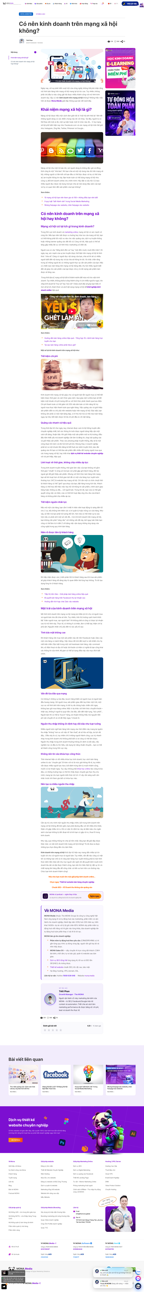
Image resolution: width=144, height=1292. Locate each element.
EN (117, 3)
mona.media (89, 975)
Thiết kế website (56, 967)
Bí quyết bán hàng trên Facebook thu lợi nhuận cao (64, 598)
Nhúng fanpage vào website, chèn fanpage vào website (66, 205)
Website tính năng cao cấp (50, 1193)
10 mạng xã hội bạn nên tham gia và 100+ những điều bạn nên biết (71, 197)
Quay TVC (44, 1228)
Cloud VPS (109, 1174)
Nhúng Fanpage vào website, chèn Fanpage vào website (87, 1088)
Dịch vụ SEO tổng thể (58, 960)
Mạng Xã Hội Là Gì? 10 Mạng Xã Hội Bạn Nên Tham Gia (22, 1088)
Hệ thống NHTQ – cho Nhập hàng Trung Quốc (22, 1217)
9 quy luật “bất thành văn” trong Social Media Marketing (66, 201)
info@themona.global (83, 1214)
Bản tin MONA (13, 1189)
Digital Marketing (26, 14)
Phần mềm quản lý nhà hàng (18, 1226)
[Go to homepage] (12, 4)
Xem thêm (13, 1091)
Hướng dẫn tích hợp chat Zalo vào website (61, 601)
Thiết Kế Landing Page (81, 1178)
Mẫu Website (45, 1197)
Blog (10, 1185)
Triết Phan (64, 991)
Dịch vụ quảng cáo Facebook (83, 1174)
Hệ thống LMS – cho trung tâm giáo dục (22, 1212)
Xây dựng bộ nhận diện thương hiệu (53, 1212)
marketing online (71, 232)
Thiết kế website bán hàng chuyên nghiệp (77, 882)
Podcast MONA (14, 1193)
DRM (107, 1182)
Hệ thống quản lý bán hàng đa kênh (21, 1222)
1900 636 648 (69, 975)
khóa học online (83, 769)
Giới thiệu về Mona (15, 1166)
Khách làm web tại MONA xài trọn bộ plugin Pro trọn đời (12, 1274)
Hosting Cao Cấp (111, 1166)
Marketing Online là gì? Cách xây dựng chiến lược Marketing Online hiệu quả (119, 1088)
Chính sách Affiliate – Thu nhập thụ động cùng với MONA (87, 1190)
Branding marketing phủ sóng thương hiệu (55, 1216)
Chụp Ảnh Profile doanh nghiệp (51, 1224)
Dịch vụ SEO (77, 1166)
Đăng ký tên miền (47, 1166)
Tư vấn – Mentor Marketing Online (84, 1182)
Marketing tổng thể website (50, 1189)
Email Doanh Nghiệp (112, 1178)
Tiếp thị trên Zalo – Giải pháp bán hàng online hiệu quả (66, 594)
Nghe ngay (94, 896)
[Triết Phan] (50, 999)
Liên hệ (11, 1182)
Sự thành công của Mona (17, 1170)
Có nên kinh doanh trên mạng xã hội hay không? (22, 63)
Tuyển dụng (13, 1178)
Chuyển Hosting (110, 1189)
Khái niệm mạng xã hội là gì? (19, 57)
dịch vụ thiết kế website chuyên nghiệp (87, 453)
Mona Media (56, 101)
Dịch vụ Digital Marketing (81, 1170)
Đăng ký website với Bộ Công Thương (54, 1182)
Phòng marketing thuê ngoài (82, 1185)
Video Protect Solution (112, 1185)
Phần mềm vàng (14, 1230)
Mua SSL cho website (48, 1178)
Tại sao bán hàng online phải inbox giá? (60, 345)
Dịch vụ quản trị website (49, 1185)
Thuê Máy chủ (110, 1170)
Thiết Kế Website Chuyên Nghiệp (52, 1170)
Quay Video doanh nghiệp (50, 1220)
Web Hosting (45, 1174)
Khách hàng (13, 1174)
